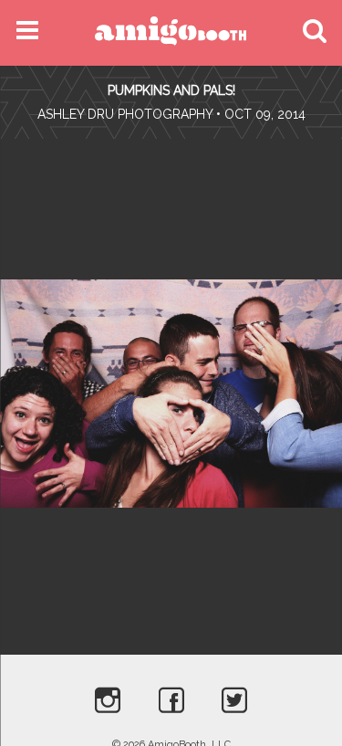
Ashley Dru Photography (124, 114)
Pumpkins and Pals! (171, 90)
